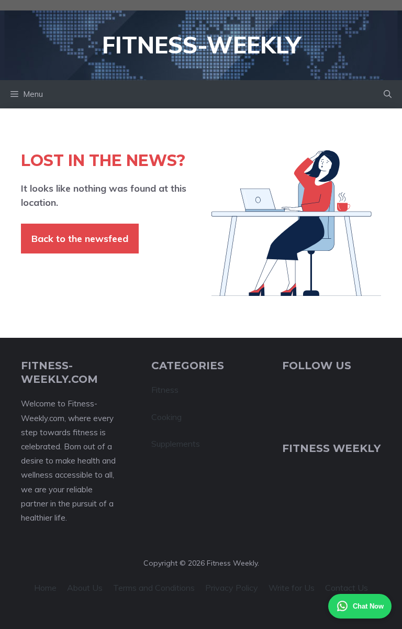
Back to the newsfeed (79, 239)
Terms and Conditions (154, 587)
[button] (387, 94)
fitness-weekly (201, 44)
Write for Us (292, 587)
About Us (85, 587)
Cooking (166, 417)
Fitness (164, 389)
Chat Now (368, 606)
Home (45, 587)
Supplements (175, 443)
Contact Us (346, 587)
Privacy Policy (231, 587)
